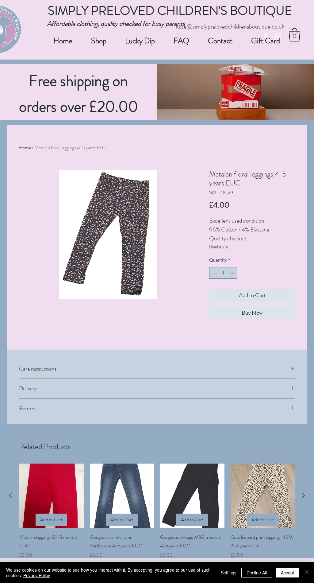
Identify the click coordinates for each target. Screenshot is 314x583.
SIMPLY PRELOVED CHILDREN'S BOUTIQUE (170, 10)
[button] (294, 34)
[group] (157, 511)
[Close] (306, 572)
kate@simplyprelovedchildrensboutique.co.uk (230, 26)
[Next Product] (303, 495)
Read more (218, 246)
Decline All (257, 572)
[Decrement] (214, 273)
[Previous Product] (10, 495)
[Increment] (232, 273)
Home (25, 147)
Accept (287, 572)
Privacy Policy (36, 575)
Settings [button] (228, 572)
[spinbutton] (223, 273)
